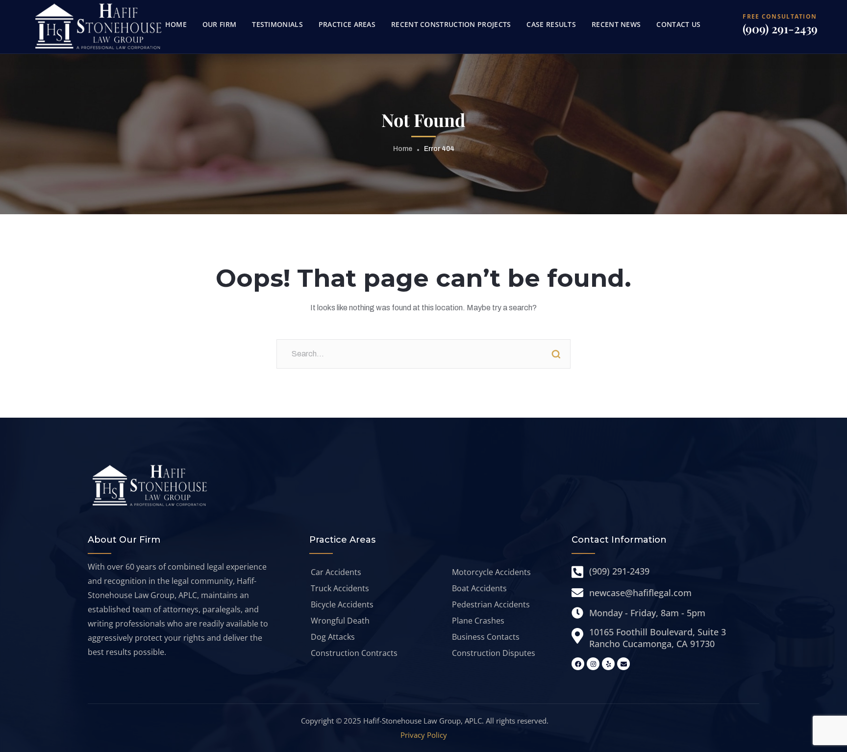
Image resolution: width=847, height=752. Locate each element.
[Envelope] (623, 663)
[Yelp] (608, 663)
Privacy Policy (423, 735)
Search (556, 354)
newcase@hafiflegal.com (640, 593)
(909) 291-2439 (780, 28)
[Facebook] (578, 663)
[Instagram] (593, 663)
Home (402, 148)
